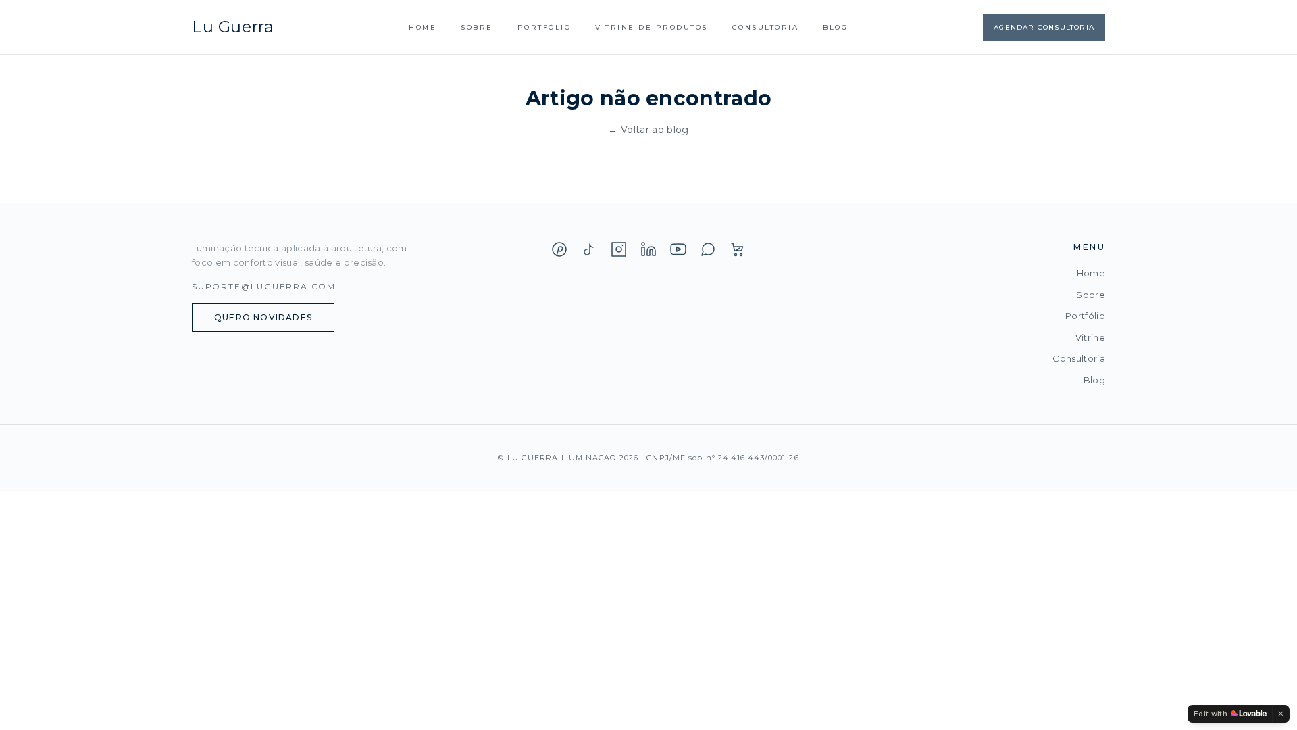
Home (422, 27)
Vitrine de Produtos (651, 27)
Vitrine (1090, 337)
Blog (835, 27)
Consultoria (765, 27)
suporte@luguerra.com (264, 286)
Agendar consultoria (1044, 27)
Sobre (477, 27)
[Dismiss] (1281, 714)
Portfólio (544, 27)
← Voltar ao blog (648, 130)
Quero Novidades (263, 317)
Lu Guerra (233, 26)
